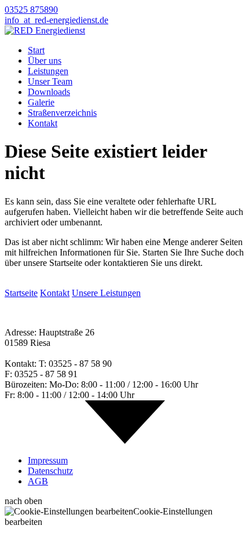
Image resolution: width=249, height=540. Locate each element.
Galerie (41, 102)
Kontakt (42, 123)
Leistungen (48, 71)
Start (36, 50)
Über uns (44, 60)
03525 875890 (31, 9)
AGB (38, 481)
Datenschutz (50, 471)
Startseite (21, 293)
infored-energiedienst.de (56, 20)
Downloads (49, 92)
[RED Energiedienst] (45, 30)
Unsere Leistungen (106, 293)
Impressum (48, 460)
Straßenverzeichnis (62, 113)
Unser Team (50, 81)
